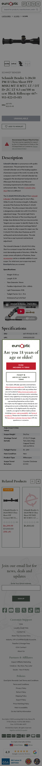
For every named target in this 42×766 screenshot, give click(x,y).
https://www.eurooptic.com (14, 387)
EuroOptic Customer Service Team (19, 418)
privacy (13, 413)
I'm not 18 (21, 377)
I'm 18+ (21, 366)
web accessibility (22, 413)
